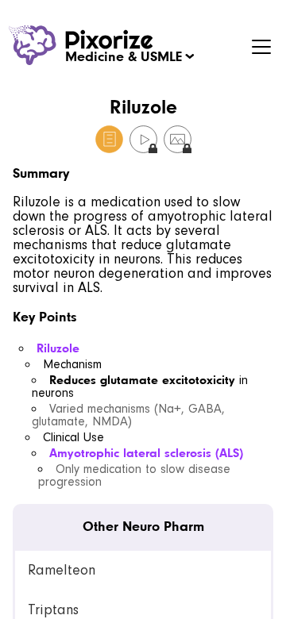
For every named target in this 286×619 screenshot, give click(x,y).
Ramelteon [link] (61, 570)
